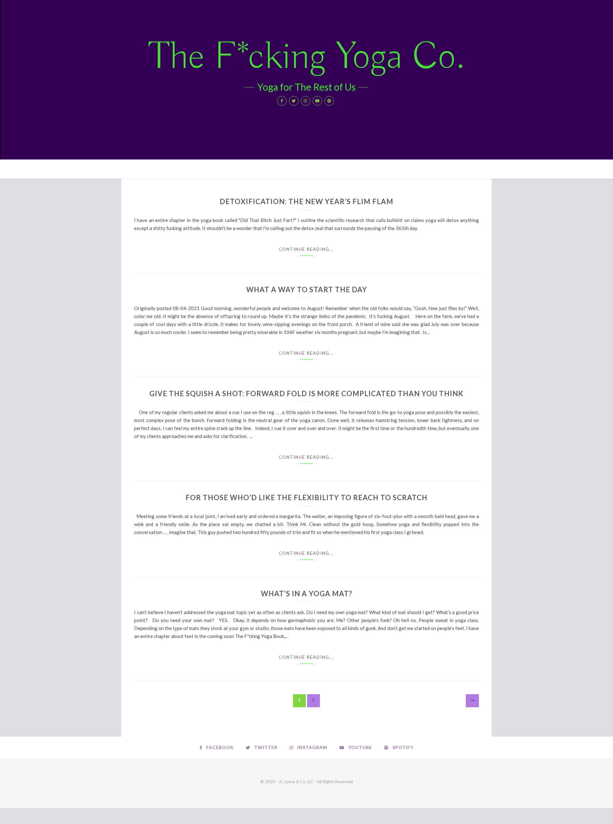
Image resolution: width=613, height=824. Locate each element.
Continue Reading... (306, 249)
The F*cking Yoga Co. (307, 57)
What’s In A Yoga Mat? (306, 593)
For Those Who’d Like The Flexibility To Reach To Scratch (306, 497)
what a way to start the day (306, 289)
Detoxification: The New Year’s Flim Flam (306, 201)
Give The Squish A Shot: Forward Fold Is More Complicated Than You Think (306, 393)
